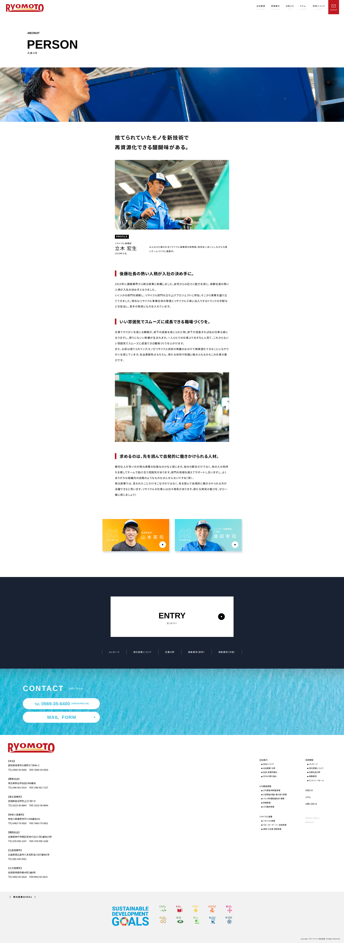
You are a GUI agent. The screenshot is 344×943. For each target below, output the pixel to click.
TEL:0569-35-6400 (17, 769)
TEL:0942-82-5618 (17, 876)
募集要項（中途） (226, 652)
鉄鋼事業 (267, 802)
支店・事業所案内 (270, 772)
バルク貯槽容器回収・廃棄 (273, 798)
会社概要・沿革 (269, 768)
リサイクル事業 (265, 816)
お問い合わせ (311, 803)
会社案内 (263, 759)
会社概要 (261, 7)
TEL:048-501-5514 (17, 787)
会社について (268, 764)
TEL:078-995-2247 (17, 841)
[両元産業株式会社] (25, 8)
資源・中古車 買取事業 (272, 829)
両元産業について (142, 652)
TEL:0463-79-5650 (17, 823)
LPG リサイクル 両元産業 (317, 939)
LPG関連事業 (265, 786)
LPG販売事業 (268, 806)
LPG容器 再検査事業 (271, 790)
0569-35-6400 (62, 703)
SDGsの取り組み (270, 776)
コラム (303, 7)
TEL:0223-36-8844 (17, 805)
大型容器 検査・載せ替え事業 (275, 794)
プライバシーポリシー (312, 818)
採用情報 (309, 759)
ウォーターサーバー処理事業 (274, 824)
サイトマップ (309, 822)
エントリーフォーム (316, 780)
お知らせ (290, 7)
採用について (319, 7)
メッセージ (114, 652)
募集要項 (313, 776)
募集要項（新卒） (196, 652)
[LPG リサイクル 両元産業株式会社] (35, 748)
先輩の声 (169, 652)
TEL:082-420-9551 (17, 859)
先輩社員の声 (314, 772)
